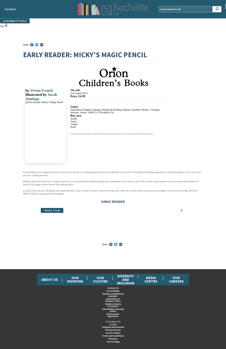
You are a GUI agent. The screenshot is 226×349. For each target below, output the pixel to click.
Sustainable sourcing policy (113, 310)
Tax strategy (113, 341)
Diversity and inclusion (125, 279)
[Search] (217, 9)
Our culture (100, 279)
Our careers (176, 279)
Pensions (113, 338)
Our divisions (75, 279)
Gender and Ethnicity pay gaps (113, 294)
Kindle (73, 118)
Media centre (151, 279)
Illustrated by (36, 95)
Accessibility (113, 290)
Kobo (73, 127)
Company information (113, 327)
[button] (44, 210)
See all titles (52, 210)
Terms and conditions (113, 335)
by (27, 90)
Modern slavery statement (113, 305)
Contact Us (113, 288)
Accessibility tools (14, 20)
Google (74, 124)
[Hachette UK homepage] (113, 9)
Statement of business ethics (113, 299)
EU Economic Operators (113, 315)
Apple (73, 121)
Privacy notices (113, 330)
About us (50, 279)
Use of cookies (113, 332)
